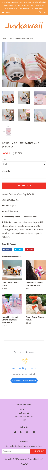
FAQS (24, 420)
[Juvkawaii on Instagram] (33, 432)
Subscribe (38, 451)
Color (4, 159)
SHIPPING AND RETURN (24, 416)
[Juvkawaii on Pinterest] (27, 432)
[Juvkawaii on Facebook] (21, 432)
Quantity (6, 171)
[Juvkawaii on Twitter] (15, 432)
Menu (7, 12)
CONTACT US (24, 413)
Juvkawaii (23, 459)
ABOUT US (24, 409)
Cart (44, 13)
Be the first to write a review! (24, 380)
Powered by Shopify (36, 459)
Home (4, 39)
